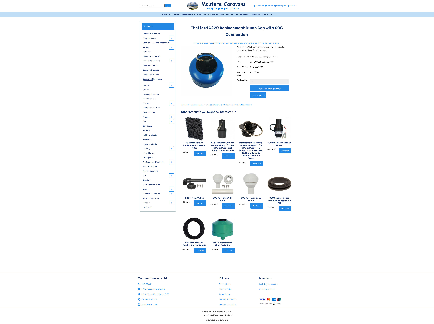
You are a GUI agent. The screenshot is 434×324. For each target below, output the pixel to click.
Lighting (146, 148)
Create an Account (267, 289)
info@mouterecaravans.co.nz (153, 289)
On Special (147, 207)
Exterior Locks (149, 112)
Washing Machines (151, 198)
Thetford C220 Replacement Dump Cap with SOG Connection (259, 43)
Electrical (147, 103)
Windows (147, 203)
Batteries (147, 52)
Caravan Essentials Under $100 (156, 43)
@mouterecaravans (149, 304)
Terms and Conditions (227, 304)
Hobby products (150, 135)
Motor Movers (148, 153)
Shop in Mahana (188, 14)
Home (164, 14)
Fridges (146, 117)
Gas (144, 121)
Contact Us (267, 14)
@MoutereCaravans (149, 299)
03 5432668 (146, 284)
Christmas (147, 90)
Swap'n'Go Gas (226, 14)
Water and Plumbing (151, 194)
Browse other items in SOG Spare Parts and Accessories (229, 105)
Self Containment (242, 14)
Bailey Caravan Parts (152, 56)
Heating (146, 130)
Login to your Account (268, 284)
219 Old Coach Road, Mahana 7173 (155, 294)
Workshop (201, 14)
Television (147, 180)
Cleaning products (151, 94)
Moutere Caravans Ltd (217, 312)
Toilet (145, 189)
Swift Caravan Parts (151, 185)
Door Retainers (149, 99)
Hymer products (150, 144)
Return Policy (224, 294)
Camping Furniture (151, 74)
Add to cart (200, 153)
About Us (256, 14)
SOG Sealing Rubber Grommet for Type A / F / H (279, 200)
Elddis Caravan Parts (152, 108)
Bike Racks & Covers (151, 61)
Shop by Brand (149, 38)
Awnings (146, 47)
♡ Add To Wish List (258, 96)
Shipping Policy (225, 284)
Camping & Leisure (151, 70)
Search (168, 6)
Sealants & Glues (150, 167)
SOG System (213, 14)
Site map (229, 312)
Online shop (174, 14)
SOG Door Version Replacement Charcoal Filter (194, 145)
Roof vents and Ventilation (154, 162)
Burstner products (151, 65)
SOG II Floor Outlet (194, 198)
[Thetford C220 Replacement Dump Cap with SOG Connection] (206, 95)
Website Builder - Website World (217, 320)
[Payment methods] (277, 301)
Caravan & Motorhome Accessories (152, 80)
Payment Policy (225, 289)
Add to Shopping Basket (270, 89)
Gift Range (147, 126)
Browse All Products (151, 34)
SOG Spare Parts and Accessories (225, 43)
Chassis (146, 85)
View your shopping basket (192, 105)
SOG (145, 176)
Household (147, 139)
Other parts (148, 158)
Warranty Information (227, 299)
